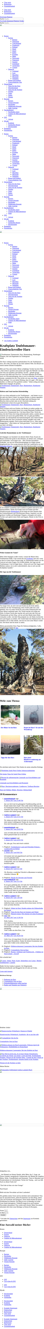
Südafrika (15, 78)
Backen (10, 101)
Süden (10, 95)
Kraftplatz (30, 558)
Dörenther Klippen (6, 446)
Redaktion (7, 128)
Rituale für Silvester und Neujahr (21, 878)
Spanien (14, 62)
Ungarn (14, 67)
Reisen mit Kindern (14, 80)
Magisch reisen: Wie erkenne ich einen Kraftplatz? (27, 914)
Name (2, 1210)
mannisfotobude (9, 798)
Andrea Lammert (10, 815)
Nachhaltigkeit (9, 110)
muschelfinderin (9, 879)
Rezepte (6, 99)
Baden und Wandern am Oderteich (15, 985)
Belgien (14, 40)
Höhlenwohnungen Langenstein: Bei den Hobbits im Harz (19, 1050)
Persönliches (8, 130)
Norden (10, 91)
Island (14, 51)
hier (17, 628)
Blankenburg (15, 511)
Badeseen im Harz (10, 979)
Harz (35, 378)
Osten (10, 93)
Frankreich (15, 45)
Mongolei (15, 77)
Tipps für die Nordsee (15, 90)
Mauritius (15, 75)
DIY (5, 117)
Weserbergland (13, 88)
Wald (10, 115)
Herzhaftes (11, 104)
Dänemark (15, 41)
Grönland (15, 71)
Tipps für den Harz (14, 86)
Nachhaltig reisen (13, 112)
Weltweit (11, 69)
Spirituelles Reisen (14, 125)
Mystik (6, 121)
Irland (14, 49)
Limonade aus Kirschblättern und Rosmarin (14, 783)
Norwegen (15, 58)
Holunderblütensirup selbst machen (15, 983)
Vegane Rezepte (13, 102)
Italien (14, 53)
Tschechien (16, 65)
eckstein (7, 851)
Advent (10, 119)
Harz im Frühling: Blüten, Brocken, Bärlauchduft (16, 790)
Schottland (15, 64)
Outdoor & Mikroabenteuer (17, 114)
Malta (14, 56)
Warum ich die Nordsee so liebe (10, 1063)
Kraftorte (11, 123)
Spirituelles (7, 1297)
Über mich (7, 2)
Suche (2, 19)
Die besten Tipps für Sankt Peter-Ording (13, 774)
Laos (13, 73)
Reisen (6, 36)
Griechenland (16, 43)
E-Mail (2, 1213)
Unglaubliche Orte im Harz (20, 950)
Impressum (26, 1218)
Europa (10, 38)
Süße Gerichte (12, 108)
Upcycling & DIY (10, 1281)
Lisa (5, 916)
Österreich (15, 60)
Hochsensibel (12, 127)
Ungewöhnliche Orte (15, 82)
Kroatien (15, 54)
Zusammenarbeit (9, 6)
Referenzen (7, 4)
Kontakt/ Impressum (10, 1308)
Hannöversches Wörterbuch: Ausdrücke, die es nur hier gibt (19, 1034)
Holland (14, 47)
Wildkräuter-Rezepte (14, 106)
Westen (10, 97)
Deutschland (8, 84)
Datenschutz (13, 1218)
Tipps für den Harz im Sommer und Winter (25, 912)
